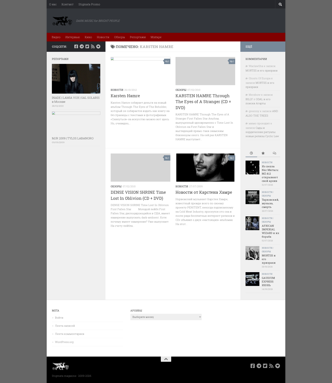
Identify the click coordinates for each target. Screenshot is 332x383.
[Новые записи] (251, 153)
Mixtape (156, 37)
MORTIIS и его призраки (262, 70)
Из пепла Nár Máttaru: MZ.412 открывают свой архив (270, 174)
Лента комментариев (69, 334)
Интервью (72, 37)
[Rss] (93, 46)
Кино (88, 37)
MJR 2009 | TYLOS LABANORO (73, 138)
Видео (56, 37)
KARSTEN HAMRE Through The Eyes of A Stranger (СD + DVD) (203, 101)
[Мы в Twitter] (87, 46)
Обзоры (119, 37)
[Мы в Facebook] (76, 46)
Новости (103, 37)
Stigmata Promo (89, 4)
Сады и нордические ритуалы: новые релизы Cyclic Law (262, 132)
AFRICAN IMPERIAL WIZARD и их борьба (270, 231)
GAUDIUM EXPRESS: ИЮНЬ (268, 281)
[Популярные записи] (263, 153)
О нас (53, 4)
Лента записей (65, 325)
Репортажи (138, 37)
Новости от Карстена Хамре (204, 192)
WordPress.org (64, 342)
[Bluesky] (98, 46)
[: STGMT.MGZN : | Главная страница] (62, 21)
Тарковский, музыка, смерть (270, 203)
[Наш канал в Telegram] (82, 46)
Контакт (68, 4)
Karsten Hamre (125, 95)
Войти (59, 317)
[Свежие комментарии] (274, 153)
